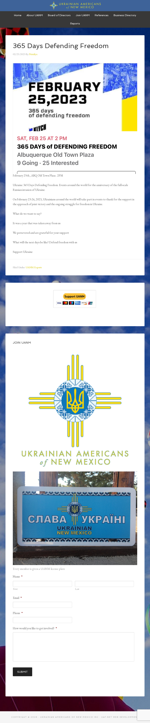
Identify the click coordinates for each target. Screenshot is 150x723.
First (15, 589)
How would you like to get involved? (35, 628)
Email (17, 598)
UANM (75, 5)
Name (17, 576)
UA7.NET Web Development (120, 717)
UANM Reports (34, 267)
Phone (17, 613)
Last (77, 589)
